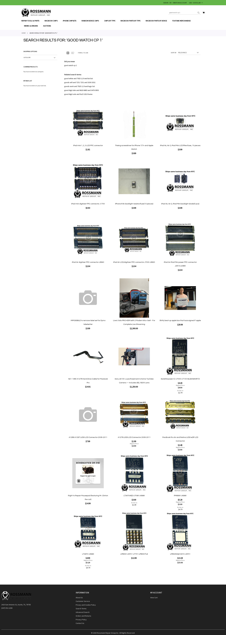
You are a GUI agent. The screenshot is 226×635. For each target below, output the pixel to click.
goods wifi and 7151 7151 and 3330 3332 (79, 82)
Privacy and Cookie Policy (86, 605)
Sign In (165, 3)
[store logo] (36, 12)
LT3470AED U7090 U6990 (134, 496)
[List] (72, 53)
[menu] (113, 23)
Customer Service (83, 601)
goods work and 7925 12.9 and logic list (79, 86)
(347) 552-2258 (6, 608)
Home (23, 33)
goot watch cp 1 (70, 65)
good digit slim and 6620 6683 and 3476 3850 (81, 90)
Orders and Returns (83, 616)
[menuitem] (31, 20)
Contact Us (80, 623)
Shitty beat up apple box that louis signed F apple (180, 320)
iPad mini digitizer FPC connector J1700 (88, 204)
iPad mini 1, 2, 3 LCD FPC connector (88, 145)
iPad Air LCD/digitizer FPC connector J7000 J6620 (134, 262)
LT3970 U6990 (88, 554)
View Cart (154, 597)
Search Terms (81, 608)
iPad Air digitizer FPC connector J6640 (88, 262)
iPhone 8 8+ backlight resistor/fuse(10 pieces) (134, 204)
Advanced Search (82, 612)
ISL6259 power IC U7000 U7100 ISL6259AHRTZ (180, 379)
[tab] (113, 23)
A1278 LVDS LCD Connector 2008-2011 (134, 437)
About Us (79, 597)
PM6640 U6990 (180, 496)
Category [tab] (26, 57)
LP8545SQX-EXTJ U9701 (180, 554)
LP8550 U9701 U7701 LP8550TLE (134, 554)
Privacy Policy (81, 619)
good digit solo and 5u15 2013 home (78, 94)
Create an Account (180, 3)
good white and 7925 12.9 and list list (78, 78)
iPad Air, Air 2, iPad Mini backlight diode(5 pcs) (180, 204)
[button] (196, 2)
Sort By (173, 53)
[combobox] (184, 13)
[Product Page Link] (88, 123)
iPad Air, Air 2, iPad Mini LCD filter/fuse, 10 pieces (180, 145)
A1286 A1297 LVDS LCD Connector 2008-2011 (88, 437)
